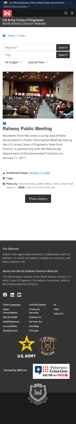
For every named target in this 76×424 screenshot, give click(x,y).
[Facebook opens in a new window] (5, 295)
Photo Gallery (38, 199)
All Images (12, 62)
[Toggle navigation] (70, 13)
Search (63, 47)
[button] (17, 6)
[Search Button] (64, 13)
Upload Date (36, 62)
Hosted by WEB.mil (15, 370)
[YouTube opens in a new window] (19, 295)
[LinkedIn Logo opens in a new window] (12, 295)
